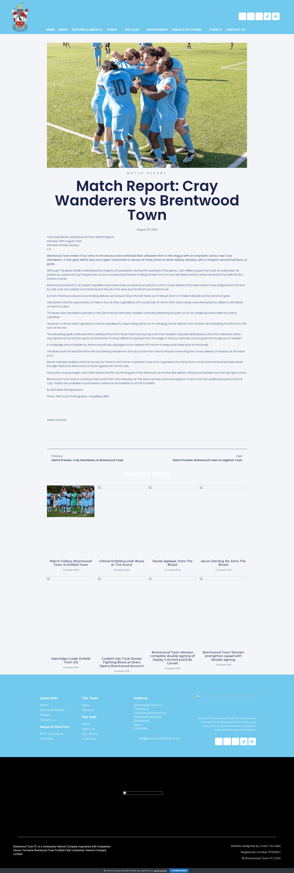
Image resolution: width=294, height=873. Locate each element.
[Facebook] (242, 16)
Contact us (235, 29)
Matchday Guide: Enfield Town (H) (70, 660)
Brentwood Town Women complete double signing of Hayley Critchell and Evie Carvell (172, 658)
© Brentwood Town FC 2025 (261, 858)
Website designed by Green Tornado (256, 846)
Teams (112, 29)
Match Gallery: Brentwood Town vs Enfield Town (71, 563)
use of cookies (160, 870)
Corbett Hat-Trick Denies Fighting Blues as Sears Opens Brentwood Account (122, 662)
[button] (49, 435)
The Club (132, 29)
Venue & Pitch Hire (186, 29)
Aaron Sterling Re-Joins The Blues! (223, 563)
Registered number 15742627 (261, 852)
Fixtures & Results (87, 29)
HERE (106, 396)
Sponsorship (157, 29)
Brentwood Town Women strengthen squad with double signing (223, 656)
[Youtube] (259, 16)
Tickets (215, 29)
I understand (179, 870)
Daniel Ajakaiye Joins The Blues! (172, 563)
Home (50, 29)
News (63, 29)
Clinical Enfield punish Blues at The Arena (121, 563)
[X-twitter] (251, 16)
